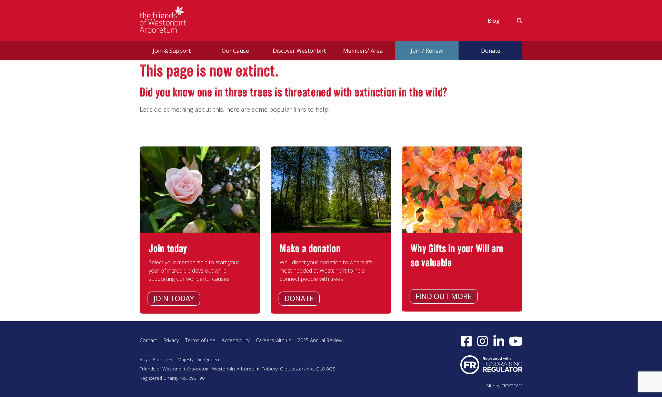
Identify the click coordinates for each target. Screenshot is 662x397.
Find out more (443, 296)
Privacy (171, 340)
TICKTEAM (512, 386)
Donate (299, 298)
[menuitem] (493, 21)
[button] (515, 21)
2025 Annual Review (320, 340)
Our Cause (235, 50)
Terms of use (200, 340)
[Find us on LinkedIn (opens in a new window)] (498, 341)
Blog (494, 20)
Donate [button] (490, 50)
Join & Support (172, 50)
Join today (173, 298)
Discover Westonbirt (299, 50)
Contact (148, 340)
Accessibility (236, 340)
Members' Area (363, 50)
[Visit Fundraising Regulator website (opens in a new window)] (491, 364)
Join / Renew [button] (427, 50)
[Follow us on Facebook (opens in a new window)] (466, 341)
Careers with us (273, 340)
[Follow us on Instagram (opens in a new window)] (482, 341)
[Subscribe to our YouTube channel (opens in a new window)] (516, 341)
